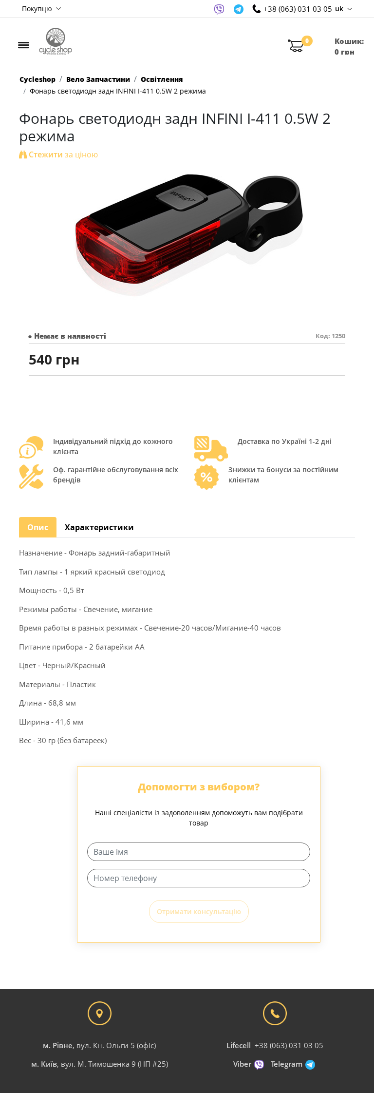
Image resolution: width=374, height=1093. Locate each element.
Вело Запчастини (98, 79)
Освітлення (162, 79)
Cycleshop (37, 79)
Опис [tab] (37, 527)
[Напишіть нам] (219, 8)
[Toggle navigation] (24, 45)
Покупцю (38, 8)
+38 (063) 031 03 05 (289, 1045)
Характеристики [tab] (99, 527)
